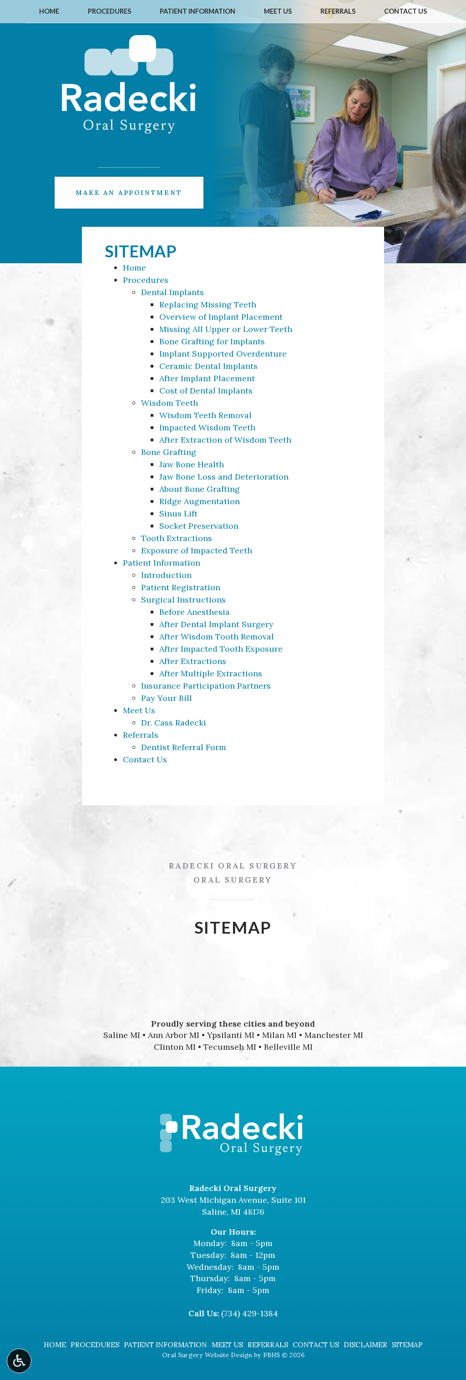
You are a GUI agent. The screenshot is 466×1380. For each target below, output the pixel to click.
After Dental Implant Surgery (216, 624)
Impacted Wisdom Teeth (207, 427)
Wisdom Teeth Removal (205, 415)
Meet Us (278, 11)
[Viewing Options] (19, 1361)
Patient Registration (180, 587)
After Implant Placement (207, 378)
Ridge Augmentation (199, 501)
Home (49, 11)
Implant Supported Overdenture (223, 353)
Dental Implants (172, 292)
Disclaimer (365, 1344)
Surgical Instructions (183, 599)
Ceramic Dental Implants (208, 366)
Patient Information (197, 11)
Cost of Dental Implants (206, 390)
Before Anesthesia (194, 612)
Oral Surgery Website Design (207, 1355)
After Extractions (192, 661)
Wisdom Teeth (169, 403)
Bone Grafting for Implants (212, 341)
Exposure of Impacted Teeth (196, 550)
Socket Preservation (198, 526)
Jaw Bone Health (191, 464)
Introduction (166, 575)
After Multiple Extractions (210, 673)
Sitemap (407, 1344)
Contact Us (405, 11)
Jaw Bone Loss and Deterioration (224, 476)
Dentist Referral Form (183, 747)
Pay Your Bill (166, 698)
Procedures (109, 11)
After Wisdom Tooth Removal (216, 636)
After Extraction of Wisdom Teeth (225, 439)
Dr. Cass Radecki (173, 722)
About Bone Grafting (199, 489)
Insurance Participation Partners (206, 685)
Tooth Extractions (176, 538)
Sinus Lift (178, 513)
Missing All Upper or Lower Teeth (225, 329)
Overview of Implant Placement (221, 317)
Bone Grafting (168, 452)
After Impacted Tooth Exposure (221, 649)
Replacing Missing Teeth (207, 304)
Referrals (337, 11)
